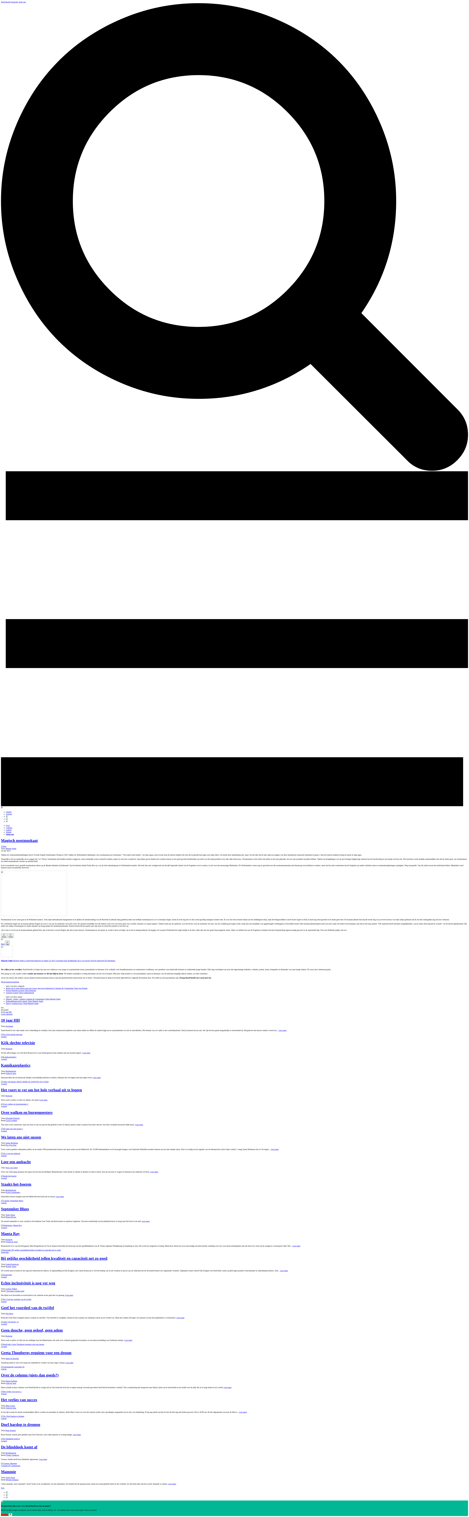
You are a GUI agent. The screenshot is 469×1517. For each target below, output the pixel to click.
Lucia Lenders (11, 1120)
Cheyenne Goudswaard (15, 1291)
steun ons (22, 2)
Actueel (9, 814)
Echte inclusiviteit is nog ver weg (28, 1283)
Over (8, 826)
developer (9, 1026)
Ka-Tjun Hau (11, 1145)
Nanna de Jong (12, 1242)
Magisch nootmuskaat (19, 840)
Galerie (8, 830)
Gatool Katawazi (12, 1264)
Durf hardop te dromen (20, 1424)
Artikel (3, 846)
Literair (8, 812)
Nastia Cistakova (12, 1455)
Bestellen (4, 1515)
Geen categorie (7, 1014)
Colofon (9, 828)
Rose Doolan (11, 1430)
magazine (14, 2)
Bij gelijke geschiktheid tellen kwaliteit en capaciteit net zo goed (54, 1258)
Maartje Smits (11, 849)
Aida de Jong (11, 1073)
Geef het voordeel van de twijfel (27, 1307)
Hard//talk (5, 1252)
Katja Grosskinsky (13, 1192)
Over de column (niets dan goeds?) (30, 1375)
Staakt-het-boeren (16, 1184)
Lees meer (283, 1030)
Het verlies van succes (19, 1400)
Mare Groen (10, 1406)
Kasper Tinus (11, 1266)
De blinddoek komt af (19, 1447)
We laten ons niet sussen (21, 1137)
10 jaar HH (10, 1020)
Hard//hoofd (5, 2)
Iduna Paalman (11, 1381)
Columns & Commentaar (10, 1466)
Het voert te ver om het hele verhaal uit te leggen (41, 1090)
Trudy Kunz (10, 1215)
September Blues (15, 1209)
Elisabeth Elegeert (13, 1118)
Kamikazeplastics (15, 1065)
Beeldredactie (11, 1071)
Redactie (9, 1049)
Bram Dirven (11, 1217)
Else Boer (9, 1314)
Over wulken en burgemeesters (27, 1112)
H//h (2, 1488)
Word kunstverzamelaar (10, 982)
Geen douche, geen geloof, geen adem (32, 1330)
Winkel (8, 832)
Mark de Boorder (12, 1359)
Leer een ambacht (16, 1162)
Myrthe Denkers (12, 1480)
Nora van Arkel (12, 1168)
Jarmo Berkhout (12, 1143)
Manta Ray (10, 1233)
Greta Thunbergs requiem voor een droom (36, 1352)
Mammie (8, 1471)
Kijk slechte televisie (18, 1042)
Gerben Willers (11, 1289)
